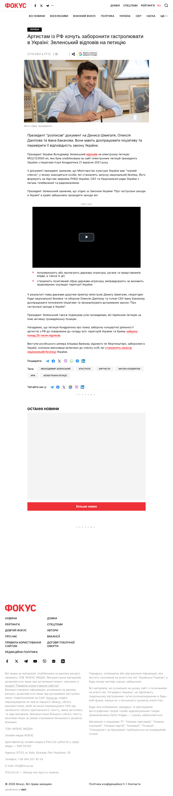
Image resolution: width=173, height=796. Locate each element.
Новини (11, 618)
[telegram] (26, 661)
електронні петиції (56, 375)
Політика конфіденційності (107, 784)
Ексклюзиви (59, 16)
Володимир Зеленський (56, 368)
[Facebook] (35, 5)
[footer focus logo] (20, 608)
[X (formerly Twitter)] (41, 5)
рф (33, 375)
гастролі (85, 368)
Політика (107, 16)
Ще (162, 16)
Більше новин (86, 506)
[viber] (44, 661)
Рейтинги (148, 5)
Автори (52, 630)
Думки (115, 5)
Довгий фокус (16, 630)
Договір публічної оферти (61, 644)
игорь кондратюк (130, 368)
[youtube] (35, 661)
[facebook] (7, 661)
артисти (105, 368)
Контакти (134, 784)
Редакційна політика (21, 652)
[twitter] (16, 661)
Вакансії (53, 636)
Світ (139, 16)
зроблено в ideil (16, 790)
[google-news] (53, 661)
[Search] (166, 5)
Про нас (11, 636)
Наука (151, 16)
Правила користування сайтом (23, 644)
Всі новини (37, 16)
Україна (125, 16)
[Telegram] (47, 5)
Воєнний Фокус (84, 16)
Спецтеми (130, 5)
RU (159, 5)
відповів (91, 154)
